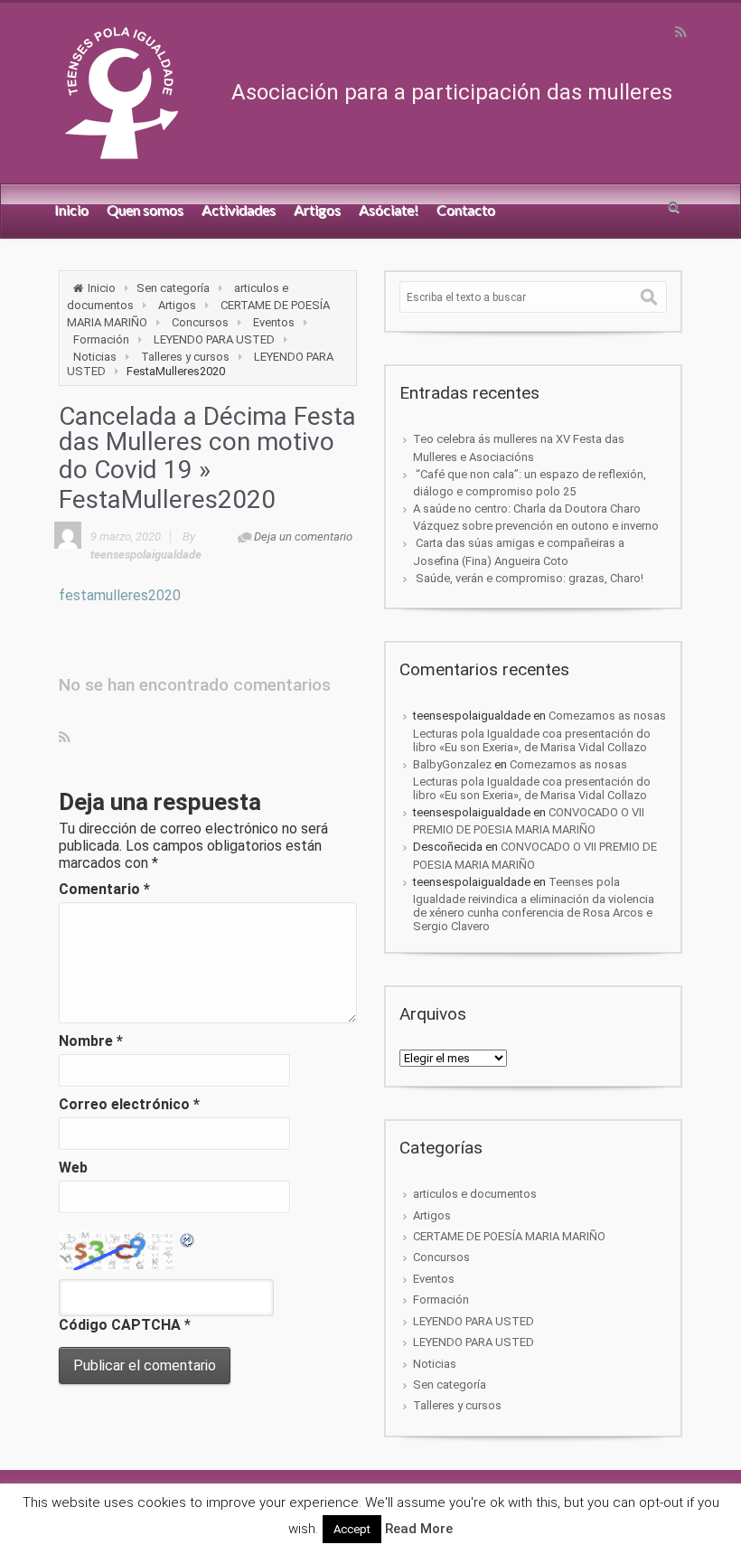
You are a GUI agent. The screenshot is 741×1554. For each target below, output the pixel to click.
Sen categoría (173, 288)
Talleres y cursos (185, 356)
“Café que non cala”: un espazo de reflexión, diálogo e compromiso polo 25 (529, 482)
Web (73, 1167)
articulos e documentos (475, 1194)
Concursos (200, 322)
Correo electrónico (129, 1104)
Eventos (274, 322)
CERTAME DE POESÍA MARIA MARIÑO (509, 1236)
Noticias (95, 356)
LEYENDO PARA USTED (214, 339)
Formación (101, 339)
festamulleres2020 (120, 595)
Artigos (177, 305)
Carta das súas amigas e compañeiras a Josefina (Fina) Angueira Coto (518, 551)
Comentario (104, 889)
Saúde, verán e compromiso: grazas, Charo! (528, 578)
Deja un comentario (303, 536)
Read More (419, 1529)
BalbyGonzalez (452, 764)
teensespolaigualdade (146, 554)
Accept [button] (351, 1529)
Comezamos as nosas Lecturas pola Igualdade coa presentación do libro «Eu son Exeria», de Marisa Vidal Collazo (539, 731)
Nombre (91, 1041)
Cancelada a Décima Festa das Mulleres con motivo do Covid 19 (207, 443)
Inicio (102, 288)
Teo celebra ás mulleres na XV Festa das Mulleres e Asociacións (518, 447)
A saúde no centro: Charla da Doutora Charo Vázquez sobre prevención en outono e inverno (536, 517)
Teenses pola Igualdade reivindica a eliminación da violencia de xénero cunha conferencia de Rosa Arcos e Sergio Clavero (533, 904)
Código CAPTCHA (120, 1324)
